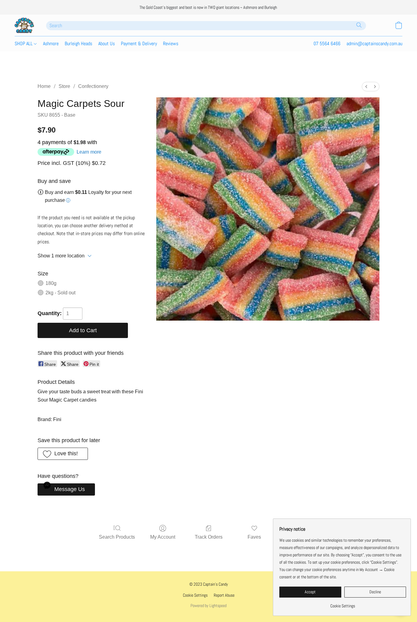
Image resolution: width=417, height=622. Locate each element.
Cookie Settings (195, 595)
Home (44, 86)
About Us (106, 43)
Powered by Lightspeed (208, 605)
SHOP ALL (24, 43)
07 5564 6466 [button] (327, 43)
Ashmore (51, 43)
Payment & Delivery (139, 43)
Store (64, 86)
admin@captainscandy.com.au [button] (374, 43)
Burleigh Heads (78, 43)
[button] (24, 25)
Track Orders (209, 537)
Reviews (170, 43)
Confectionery (93, 86)
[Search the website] (359, 25)
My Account (162, 537)
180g (50, 283)
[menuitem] (366, 86)
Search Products (117, 537)
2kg (60, 292)
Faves (254, 537)
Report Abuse (224, 595)
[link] (342, 603)
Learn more (89, 152)
